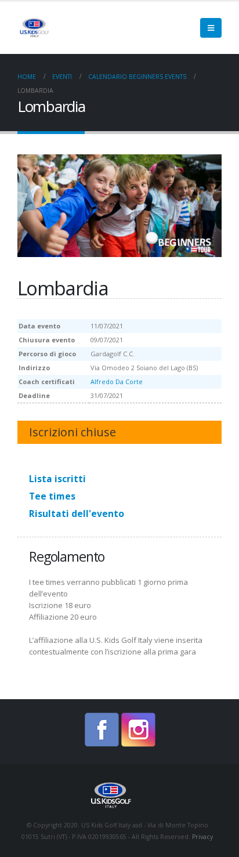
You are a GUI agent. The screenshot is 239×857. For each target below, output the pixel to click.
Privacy (202, 837)
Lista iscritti (57, 478)
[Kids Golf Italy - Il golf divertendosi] (75, 27)
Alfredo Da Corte (116, 381)
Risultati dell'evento (76, 513)
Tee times (52, 496)
